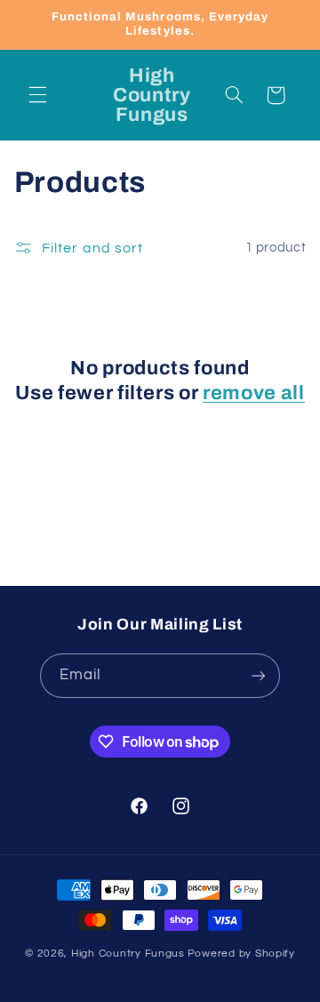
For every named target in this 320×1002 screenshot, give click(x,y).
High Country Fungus (128, 953)
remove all (254, 393)
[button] (37, 95)
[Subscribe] (258, 675)
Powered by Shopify (241, 953)
